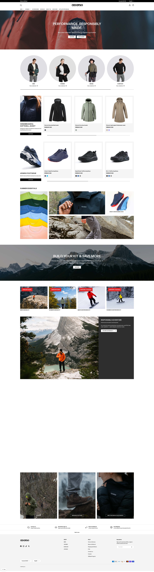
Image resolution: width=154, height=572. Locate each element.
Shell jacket (56, 210)
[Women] (62, 68)
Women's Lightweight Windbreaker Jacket (115, 125)
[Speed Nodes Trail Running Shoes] (88, 156)
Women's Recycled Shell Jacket (51, 125)
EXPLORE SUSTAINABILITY (108, 330)
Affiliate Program (92, 556)
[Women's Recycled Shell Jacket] (57, 110)
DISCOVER (54, 9)
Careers (90, 554)
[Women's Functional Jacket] (88, 110)
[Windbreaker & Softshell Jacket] (30, 109)
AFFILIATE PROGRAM (64, 9)
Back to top (77, 532)
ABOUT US (48, 9)
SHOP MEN (72, 36)
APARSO (66, 549)
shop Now (30, 133)
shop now (77, 267)
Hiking (91, 84)
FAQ (89, 549)
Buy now (76, 392)
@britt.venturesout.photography (115, 515)
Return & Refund (92, 544)
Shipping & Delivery (92, 546)
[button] (133, 5)
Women (62, 84)
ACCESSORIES (35, 9)
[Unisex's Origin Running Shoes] (57, 156)
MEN (21, 9)
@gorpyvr (38, 515)
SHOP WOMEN (81, 36)
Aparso (24, 566)
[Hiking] (91, 68)
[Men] (33, 68)
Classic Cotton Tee (27, 236)
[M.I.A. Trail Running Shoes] (119, 156)
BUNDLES (42, 9)
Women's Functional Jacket (81, 125)
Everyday (120, 84)
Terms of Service (91, 542)
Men (33, 84)
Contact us (90, 551)
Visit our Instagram (129, 469)
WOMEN (27, 9)
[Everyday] (120, 68)
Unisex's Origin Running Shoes (51, 171)
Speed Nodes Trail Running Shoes (82, 171)
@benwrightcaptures (77, 515)
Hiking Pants (58, 233)
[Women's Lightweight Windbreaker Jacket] (119, 110)
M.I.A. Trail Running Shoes (112, 171)
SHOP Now (30, 179)
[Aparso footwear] (30, 156)
